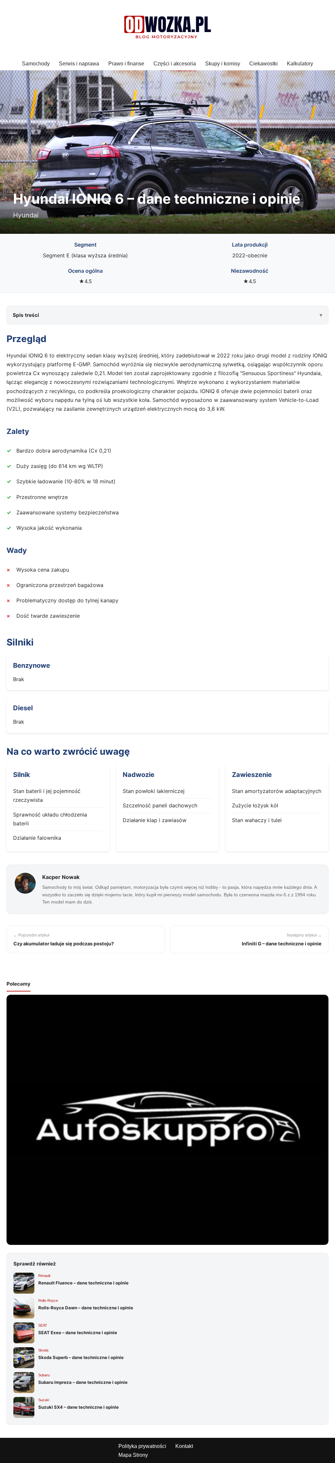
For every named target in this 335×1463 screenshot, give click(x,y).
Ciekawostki (263, 63)
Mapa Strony (133, 1455)
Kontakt (184, 1446)
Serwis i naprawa (79, 63)
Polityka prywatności (142, 1446)
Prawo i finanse (126, 63)
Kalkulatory (300, 63)
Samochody (36, 63)
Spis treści (26, 315)
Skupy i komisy (222, 63)
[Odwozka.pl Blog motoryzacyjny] (167, 28)
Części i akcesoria (174, 63)
